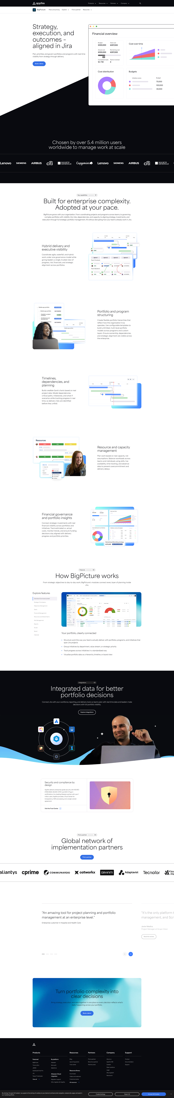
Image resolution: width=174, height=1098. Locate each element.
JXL (34, 1073)
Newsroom (110, 1075)
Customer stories (74, 1079)
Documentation (129, 1062)
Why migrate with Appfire (58, 1082)
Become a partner (93, 1062)
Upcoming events (74, 1062)
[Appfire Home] (39, 3)
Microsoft (53, 1065)
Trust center (73, 1064)
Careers (109, 1064)
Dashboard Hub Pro (38, 1070)
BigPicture (35, 1062)
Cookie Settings (100, 1094)
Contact (127, 1059)
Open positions (111, 1067)
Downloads (73, 1073)
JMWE (34, 1068)
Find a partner (92, 1059)
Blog (71, 1059)
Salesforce (54, 1068)
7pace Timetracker (38, 1076)
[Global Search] (140, 3)
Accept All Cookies (153, 1094)
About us (109, 1059)
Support (127, 1064)
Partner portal (92, 1064)
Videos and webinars (75, 1076)
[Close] (171, 1094)
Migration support (56, 1079)
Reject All (127, 1094)
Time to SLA (36, 1065)
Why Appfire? (110, 1072)
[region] (87, 1094)
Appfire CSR (110, 1062)
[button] (40, 10)
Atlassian (53, 1062)
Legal (108, 1070)
